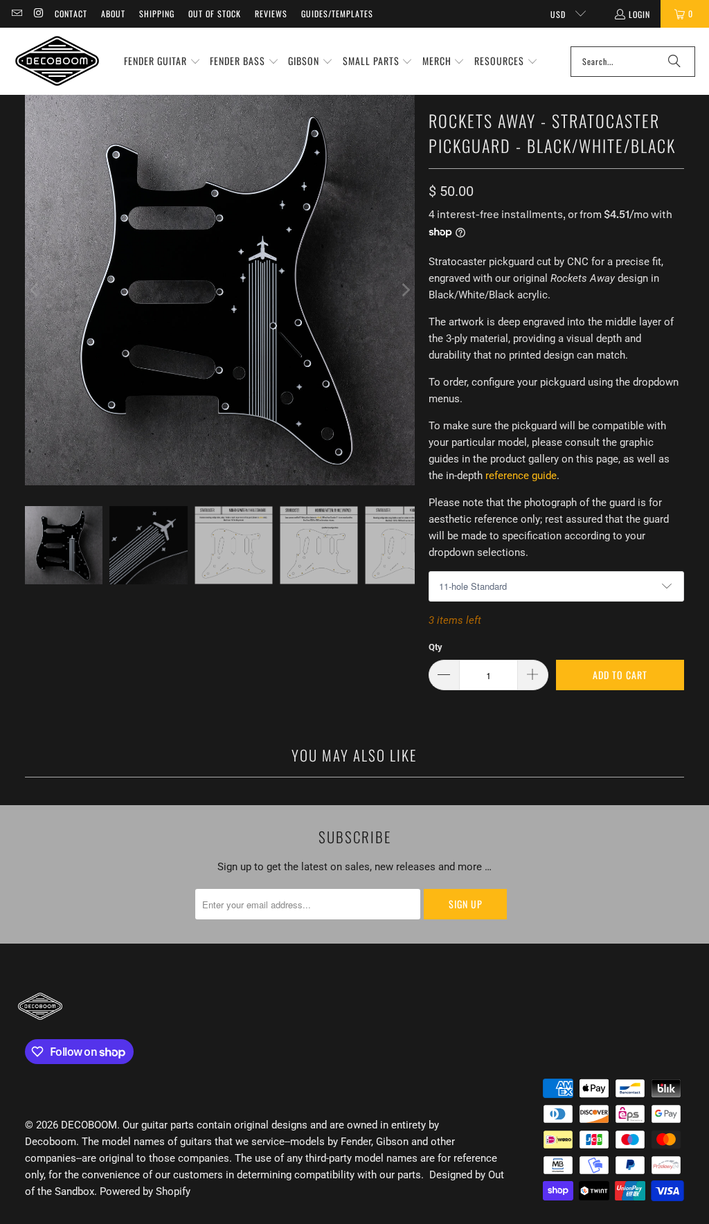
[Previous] (35, 290)
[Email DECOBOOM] (16, 13)
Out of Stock (214, 13)
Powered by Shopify (145, 1191)
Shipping (156, 13)
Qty (435, 647)
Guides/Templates (337, 13)
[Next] (404, 290)
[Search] (674, 61)
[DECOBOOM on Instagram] (38, 13)
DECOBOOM (89, 1125)
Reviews (271, 13)
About (113, 13)
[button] (162, 61)
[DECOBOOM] (57, 61)
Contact (71, 13)
